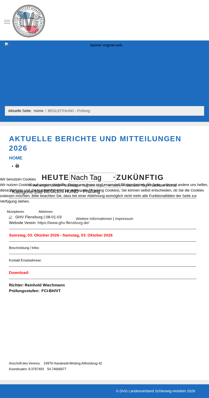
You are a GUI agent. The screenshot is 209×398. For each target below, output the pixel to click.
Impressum (124, 219)
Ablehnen (46, 211)
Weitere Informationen (94, 219)
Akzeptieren (15, 211)
